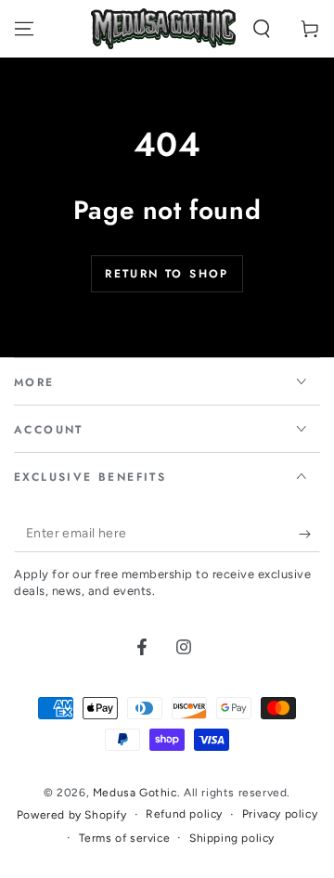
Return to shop (167, 273)
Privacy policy (279, 813)
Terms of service (125, 838)
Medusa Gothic (135, 792)
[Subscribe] (309, 533)
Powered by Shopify (72, 814)
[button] (262, 29)
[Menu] (24, 29)
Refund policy (184, 813)
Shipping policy (232, 838)
